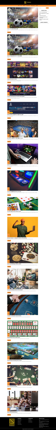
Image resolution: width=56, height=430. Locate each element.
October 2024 (19, 419)
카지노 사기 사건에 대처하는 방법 (12, 28)
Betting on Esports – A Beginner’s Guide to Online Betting (17, 237)
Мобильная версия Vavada (42, 15)
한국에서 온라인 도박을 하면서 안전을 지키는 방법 (15, 114)
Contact (37, 5)
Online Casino (28, 5)
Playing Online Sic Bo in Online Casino (13, 337)
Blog (21, 5)
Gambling (24, 5)
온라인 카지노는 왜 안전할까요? (12, 164)
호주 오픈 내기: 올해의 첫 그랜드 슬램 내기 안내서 (15, 138)
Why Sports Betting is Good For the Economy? (15, 289)
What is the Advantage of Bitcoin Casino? (14, 263)
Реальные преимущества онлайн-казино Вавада (15, 96)
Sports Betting (33, 5)
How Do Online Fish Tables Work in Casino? (14, 360)
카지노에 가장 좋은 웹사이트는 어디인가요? (14, 191)
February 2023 (19, 424)
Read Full (9, 32)
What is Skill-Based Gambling (12, 386)
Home (18, 5)
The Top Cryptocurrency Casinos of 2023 (14, 211)
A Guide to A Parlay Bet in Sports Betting (14, 315)
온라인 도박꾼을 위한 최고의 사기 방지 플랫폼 (14, 55)
